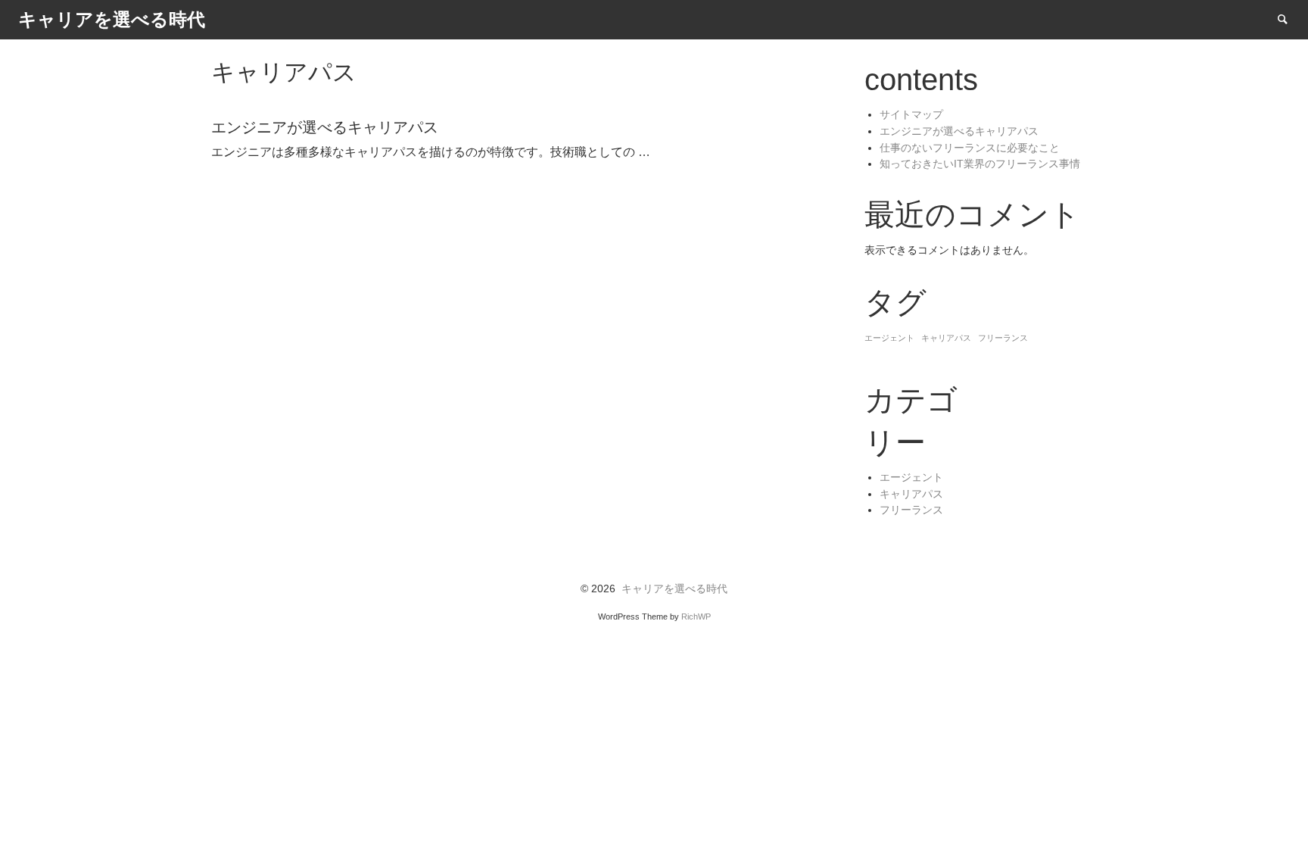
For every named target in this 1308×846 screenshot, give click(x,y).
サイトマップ (911, 114)
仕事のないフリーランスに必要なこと (970, 148)
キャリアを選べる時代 (674, 589)
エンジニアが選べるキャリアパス (959, 131)
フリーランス (1003, 337)
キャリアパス (946, 337)
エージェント (889, 337)
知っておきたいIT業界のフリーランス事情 (980, 164)
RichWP (696, 616)
